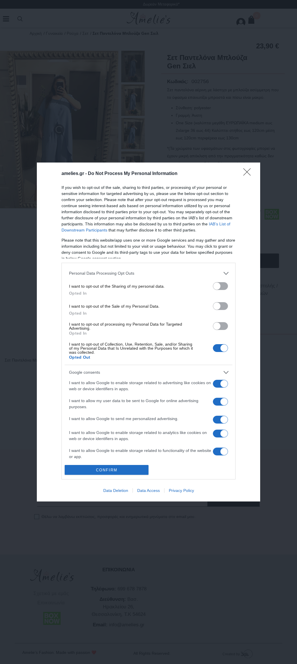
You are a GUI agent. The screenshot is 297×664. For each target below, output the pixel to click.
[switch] (220, 286)
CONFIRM (106, 470)
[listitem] (148, 273)
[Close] (248, 173)
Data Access (148, 490)
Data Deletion (115, 490)
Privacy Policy (181, 490)
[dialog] (148, 332)
